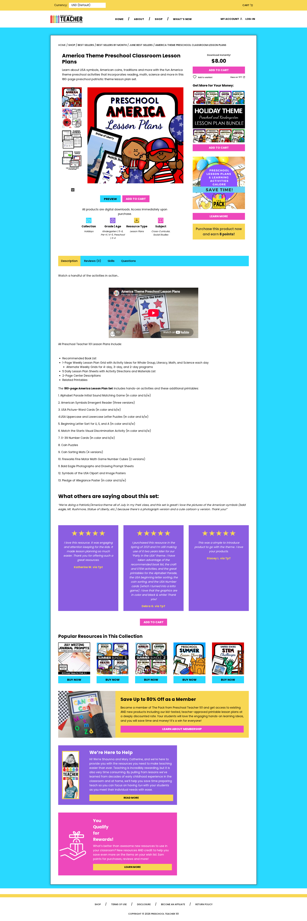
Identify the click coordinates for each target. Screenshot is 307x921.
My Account (230, 19)
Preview (110, 199)
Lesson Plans (137, 231)
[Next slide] (72, 189)
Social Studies (160, 234)
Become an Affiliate (173, 904)
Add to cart (136, 199)
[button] (72, 97)
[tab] (131, 188)
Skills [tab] (111, 261)
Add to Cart (219, 148)
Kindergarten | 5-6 (112, 231)
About (139, 19)
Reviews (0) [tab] (92, 261)
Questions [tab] (128, 261)
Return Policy (204, 904)
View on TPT (236, 77)
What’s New (182, 19)
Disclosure (144, 904)
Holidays (88, 231)
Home (119, 19)
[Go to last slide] (72, 89)
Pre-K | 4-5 (107, 234)
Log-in (250, 19)
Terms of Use (119, 904)
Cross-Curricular (160, 231)
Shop (159, 19)
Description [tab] (69, 261)
